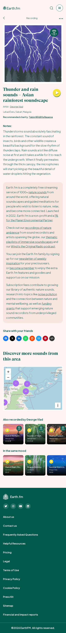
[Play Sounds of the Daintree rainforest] (29, 430)
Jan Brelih (30, 470)
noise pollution (47, 294)
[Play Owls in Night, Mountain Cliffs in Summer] (7, 462)
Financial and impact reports (24, 614)
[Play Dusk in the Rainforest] (7, 430)
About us (12, 517)
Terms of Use (14, 570)
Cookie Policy (15, 588)
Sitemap (11, 606)
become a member (22, 268)
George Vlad (16, 106)
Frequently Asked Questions (24, 535)
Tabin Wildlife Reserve (41, 117)
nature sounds (37, 192)
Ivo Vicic (8, 470)
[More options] (61, 18)
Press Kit (11, 597)
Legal (10, 561)
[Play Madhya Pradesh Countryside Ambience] (51, 430)
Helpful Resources (17, 543)
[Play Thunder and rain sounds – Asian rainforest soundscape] (56, 93)
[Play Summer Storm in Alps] (51, 462)
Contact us (13, 526)
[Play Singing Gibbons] (29, 462)
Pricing (10, 552)
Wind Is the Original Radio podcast (33, 246)
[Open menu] (59, 8)
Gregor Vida (53, 470)
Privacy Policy (15, 579)
